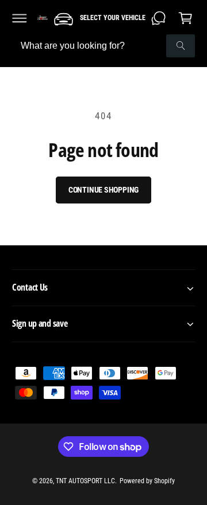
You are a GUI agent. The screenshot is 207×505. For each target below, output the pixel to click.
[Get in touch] (158, 18)
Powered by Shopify (147, 481)
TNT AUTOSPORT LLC (85, 481)
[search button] (180, 45)
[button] (19, 18)
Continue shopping (103, 189)
